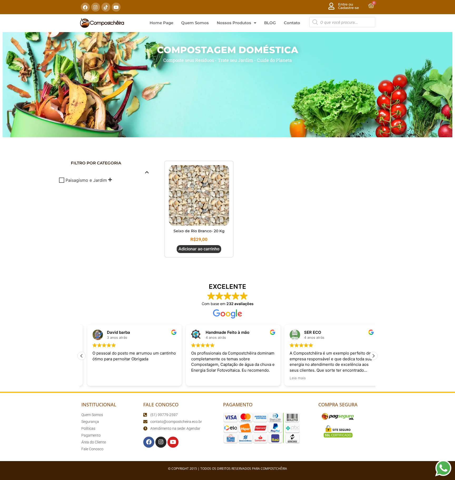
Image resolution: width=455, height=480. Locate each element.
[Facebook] (85, 7)
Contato (292, 22)
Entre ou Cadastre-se (348, 6)
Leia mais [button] (292, 378)
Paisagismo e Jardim (86, 180)
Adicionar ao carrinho (199, 248)
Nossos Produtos (234, 22)
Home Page (161, 22)
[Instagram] (95, 7)
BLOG (270, 22)
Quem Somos (195, 22)
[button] (373, 356)
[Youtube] (116, 7)
